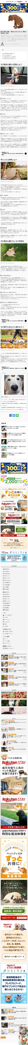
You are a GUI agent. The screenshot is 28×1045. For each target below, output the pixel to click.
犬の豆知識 (7, 584)
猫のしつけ (7, 601)
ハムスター (7, 621)
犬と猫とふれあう (8, 631)
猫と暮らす (7, 594)
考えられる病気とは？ (7, 55)
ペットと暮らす (8, 615)
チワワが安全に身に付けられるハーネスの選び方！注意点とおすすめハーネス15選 (16, 441)
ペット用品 (7, 641)
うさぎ (6, 617)
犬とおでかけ (7, 580)
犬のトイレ (7, 575)
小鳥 (5, 624)
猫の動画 (6, 610)
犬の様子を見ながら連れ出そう (9, 58)
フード (6, 638)
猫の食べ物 (7, 596)
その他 (6, 626)
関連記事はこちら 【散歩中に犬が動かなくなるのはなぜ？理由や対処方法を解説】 (13, 320)
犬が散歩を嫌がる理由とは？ (9, 53)
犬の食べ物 (7, 573)
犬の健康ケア (7, 582)
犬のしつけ (7, 578)
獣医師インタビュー (9, 648)
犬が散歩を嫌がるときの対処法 (9, 56)
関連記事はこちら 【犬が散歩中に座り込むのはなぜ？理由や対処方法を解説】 (13, 153)
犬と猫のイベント (8, 633)
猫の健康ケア (7, 603)
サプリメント (7, 643)
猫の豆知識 (7, 605)
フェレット (7, 619)
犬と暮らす (7, 571)
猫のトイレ (7, 598)
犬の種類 (6, 587)
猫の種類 (6, 607)
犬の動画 (6, 589)
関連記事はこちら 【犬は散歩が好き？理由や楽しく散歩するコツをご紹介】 (13, 368)
